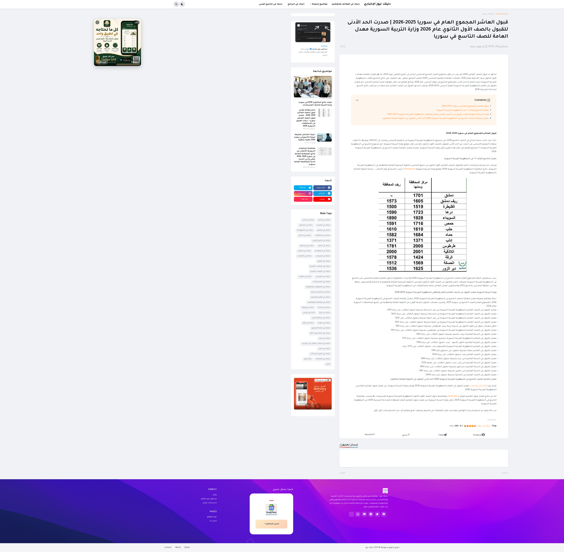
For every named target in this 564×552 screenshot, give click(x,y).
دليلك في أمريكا (324, 307)
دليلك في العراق (324, 261)
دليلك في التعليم (323, 230)
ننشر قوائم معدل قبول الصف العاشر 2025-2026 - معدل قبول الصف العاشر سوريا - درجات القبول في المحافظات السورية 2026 (305, 118)
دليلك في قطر (308, 323)
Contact (168, 548)
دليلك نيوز (308, 359)
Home (187, 548)
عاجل (328, 364)
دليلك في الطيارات (304, 256)
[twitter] (377, 514)
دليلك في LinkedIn (323, 359)
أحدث (504, 473)
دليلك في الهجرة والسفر (320, 297)
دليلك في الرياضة (307, 246)
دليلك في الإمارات (323, 225)
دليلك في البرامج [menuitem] (296, 4)
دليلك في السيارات (323, 256)
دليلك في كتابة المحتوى (320, 328)
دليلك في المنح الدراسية (320, 292)
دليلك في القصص (323, 277)
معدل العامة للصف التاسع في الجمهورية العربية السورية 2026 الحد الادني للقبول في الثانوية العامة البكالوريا (435, 118)
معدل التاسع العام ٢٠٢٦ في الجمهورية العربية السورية (462, 110)
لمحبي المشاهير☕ (271, 524)
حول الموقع (212, 517)
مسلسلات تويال (210, 503)
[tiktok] (351, 514)
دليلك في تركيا (324, 313)
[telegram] (370, 514)
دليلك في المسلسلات (321, 282)
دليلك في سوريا (488, 14)
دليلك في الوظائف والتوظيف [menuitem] (345, 4)
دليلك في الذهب (324, 246)
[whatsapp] (357, 514)
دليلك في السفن (304, 251)
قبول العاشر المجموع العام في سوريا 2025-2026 (465, 106)
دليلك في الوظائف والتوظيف (319, 302)
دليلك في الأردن (308, 220)
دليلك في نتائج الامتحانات (320, 354)
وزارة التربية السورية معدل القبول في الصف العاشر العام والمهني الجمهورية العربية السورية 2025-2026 (438, 114)
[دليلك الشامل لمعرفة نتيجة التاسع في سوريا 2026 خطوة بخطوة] (324, 137)
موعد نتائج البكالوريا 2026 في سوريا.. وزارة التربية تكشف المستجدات (315, 103)
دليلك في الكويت (305, 277)
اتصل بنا (213, 521)
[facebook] (383, 514)
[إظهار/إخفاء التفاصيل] (313, 406)
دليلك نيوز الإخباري (377, 4)
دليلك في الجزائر (304, 235)
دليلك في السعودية (322, 251)
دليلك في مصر (324, 349)
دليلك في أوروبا (308, 307)
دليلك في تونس (309, 313)
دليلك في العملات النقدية (320, 271)
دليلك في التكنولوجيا (305, 230)
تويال (215, 495)
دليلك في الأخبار (324, 220)
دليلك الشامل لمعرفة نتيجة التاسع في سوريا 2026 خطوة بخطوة (304, 137)
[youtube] (364, 514)
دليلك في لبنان (324, 338)
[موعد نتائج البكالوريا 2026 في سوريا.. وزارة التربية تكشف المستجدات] (313, 86)
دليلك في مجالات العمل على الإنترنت (316, 344)
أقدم (343, 473)
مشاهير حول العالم (209, 499)
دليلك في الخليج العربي (321, 241)
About (178, 548)
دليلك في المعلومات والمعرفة (318, 287)
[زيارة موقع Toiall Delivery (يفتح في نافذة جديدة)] (313, 393)
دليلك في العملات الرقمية (320, 266)
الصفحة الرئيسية (502, 14)
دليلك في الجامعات (322, 235)
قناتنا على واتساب (479, 386)
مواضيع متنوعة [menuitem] (319, 4)
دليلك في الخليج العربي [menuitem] (270, 4)
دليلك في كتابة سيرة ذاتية (320, 333)
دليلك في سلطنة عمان (321, 318)
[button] (182, 4)
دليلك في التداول (305, 225)
